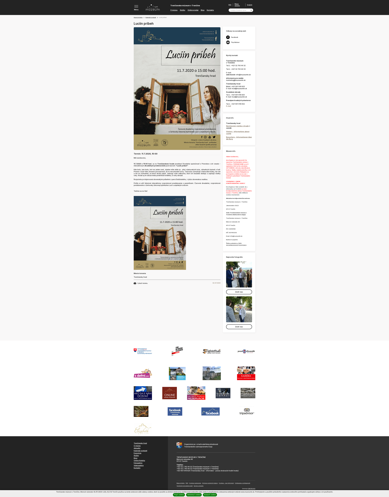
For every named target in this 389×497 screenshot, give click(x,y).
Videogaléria (139, 465)
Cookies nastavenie (195, 483)
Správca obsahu (198, 486)
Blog (202, 10)
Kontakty (210, 10)
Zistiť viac (239, 292)
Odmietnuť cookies (194, 495)
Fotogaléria (138, 463)
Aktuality (137, 448)
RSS (230, 5)
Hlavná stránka (138, 17)
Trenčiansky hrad (140, 443)
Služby (182, 10)
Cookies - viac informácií (226, 483)
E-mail (228, 106)
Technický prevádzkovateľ (185, 486)
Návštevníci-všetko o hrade (237, 126)
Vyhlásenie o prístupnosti (242, 483)
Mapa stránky (237, 4)
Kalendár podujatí (150, 17)
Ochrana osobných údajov (210, 483)
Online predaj (193, 10)
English (249, 5)
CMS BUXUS (251, 488)
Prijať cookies (179, 495)
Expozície (137, 453)
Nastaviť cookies (210, 495)
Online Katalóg (139, 461)
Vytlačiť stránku (142, 283)
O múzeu (173, 10)
